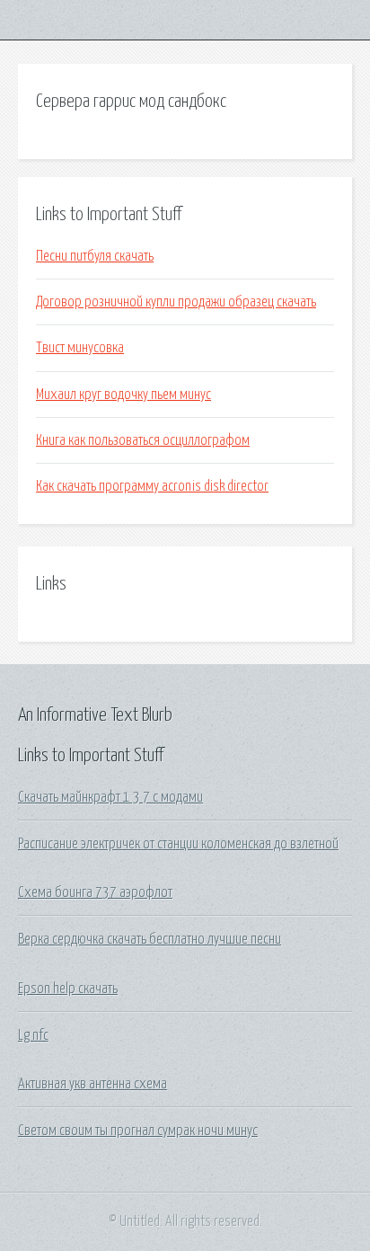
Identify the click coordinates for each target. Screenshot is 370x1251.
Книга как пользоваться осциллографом (143, 440)
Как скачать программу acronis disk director (152, 486)
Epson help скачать (68, 988)
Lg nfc (33, 1035)
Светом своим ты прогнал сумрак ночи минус (138, 1130)
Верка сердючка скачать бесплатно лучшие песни (149, 939)
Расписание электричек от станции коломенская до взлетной (178, 844)
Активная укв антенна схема (92, 1084)
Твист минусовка (80, 348)
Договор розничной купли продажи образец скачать (176, 302)
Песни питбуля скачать (95, 256)
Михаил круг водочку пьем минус (123, 394)
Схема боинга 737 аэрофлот (95, 892)
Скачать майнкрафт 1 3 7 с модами (110, 797)
